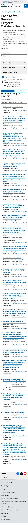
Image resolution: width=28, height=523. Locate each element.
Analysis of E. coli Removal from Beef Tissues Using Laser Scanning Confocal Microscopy (14, 270)
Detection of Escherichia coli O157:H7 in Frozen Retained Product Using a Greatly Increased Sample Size (14, 217)
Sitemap (4, 477)
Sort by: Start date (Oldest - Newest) (12, 102)
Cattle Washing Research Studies (13, 107)
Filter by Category (8, 63)
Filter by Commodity (9, 67)
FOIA (2, 489)
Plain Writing (4, 486)
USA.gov (3, 516)
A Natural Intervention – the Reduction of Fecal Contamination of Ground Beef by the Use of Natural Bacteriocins (15, 350)
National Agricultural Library (13, 5)
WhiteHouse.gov (5, 519)
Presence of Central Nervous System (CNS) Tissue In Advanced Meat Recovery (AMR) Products (14, 164)
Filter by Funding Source (10, 72)
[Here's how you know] (14, 2)
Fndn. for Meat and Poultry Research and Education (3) (14, 85)
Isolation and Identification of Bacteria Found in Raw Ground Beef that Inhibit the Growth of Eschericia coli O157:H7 (15, 248)
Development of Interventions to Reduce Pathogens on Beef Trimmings (14, 380)
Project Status (5, 56)
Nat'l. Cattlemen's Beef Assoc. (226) (16, 79)
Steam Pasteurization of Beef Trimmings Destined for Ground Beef (14, 259)
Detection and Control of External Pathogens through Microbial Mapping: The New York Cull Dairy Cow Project (14, 311)
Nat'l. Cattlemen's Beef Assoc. (19, 110)
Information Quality (6, 507)
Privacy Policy (5, 495)
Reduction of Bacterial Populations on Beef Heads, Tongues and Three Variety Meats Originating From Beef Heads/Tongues (14, 192)
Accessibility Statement (7, 492)
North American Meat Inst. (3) (12, 82)
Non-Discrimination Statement (9, 498)
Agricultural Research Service (9, 510)
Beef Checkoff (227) (10, 77)
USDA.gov (3, 513)
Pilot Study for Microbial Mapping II (13, 412)
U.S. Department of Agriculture (12, 6)
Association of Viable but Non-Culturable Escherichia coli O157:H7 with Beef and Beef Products (13, 205)
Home (4, 473)
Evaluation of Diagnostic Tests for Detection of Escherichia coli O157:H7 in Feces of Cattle (14, 323)
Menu (26, 5)
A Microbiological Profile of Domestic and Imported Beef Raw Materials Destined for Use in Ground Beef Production (14, 396)
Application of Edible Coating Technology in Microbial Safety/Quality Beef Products (14, 282)
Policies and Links (6, 483)
